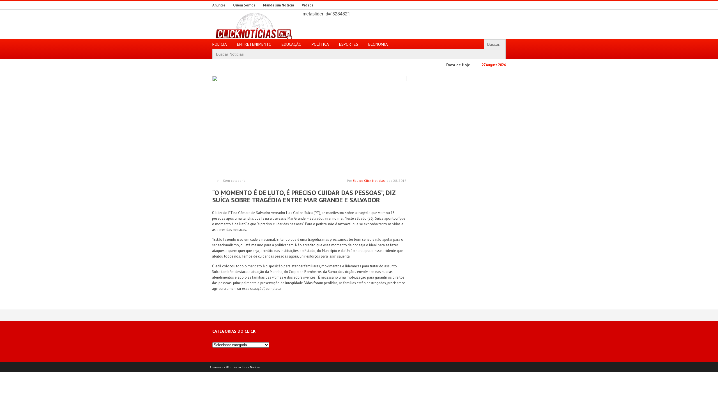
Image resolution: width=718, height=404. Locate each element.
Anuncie (218, 5)
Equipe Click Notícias (369, 180)
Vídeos (307, 5)
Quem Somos (244, 5)
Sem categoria (234, 180)
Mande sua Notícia (278, 5)
